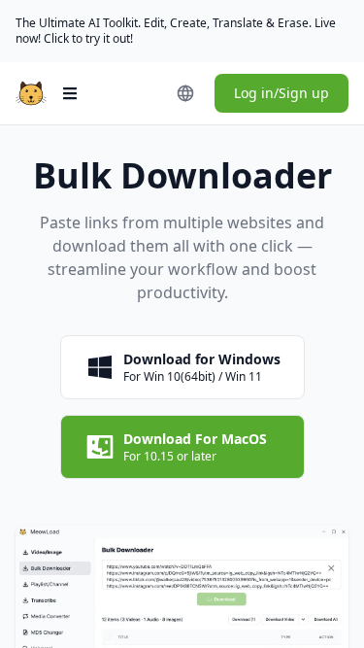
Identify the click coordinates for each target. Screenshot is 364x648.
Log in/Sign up (281, 93)
